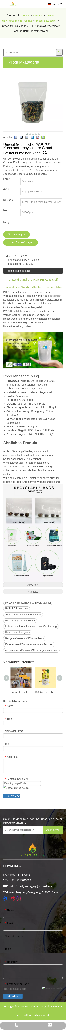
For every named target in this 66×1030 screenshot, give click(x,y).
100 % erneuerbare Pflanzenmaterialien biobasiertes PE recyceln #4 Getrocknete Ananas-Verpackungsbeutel (45, 692)
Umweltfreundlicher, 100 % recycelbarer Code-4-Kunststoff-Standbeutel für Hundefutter (20, 692)
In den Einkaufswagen (20, 242)
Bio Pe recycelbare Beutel (20, 620)
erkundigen (18, 234)
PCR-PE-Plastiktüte (16, 608)
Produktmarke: (14, 260)
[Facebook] (5, 898)
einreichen (14, 796)
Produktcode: (13, 263)
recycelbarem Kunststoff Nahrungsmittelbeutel (31, 650)
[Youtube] (12, 898)
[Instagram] (18, 898)
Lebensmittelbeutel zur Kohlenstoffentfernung (31, 626)
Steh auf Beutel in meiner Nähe (23, 614)
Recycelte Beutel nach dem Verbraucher (28, 602)
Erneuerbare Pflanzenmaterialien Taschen (29, 644)
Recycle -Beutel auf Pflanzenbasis (24, 638)
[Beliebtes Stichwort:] (59, 52)
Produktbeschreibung (18, 270)
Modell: (10, 256)
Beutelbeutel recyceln (17, 632)
